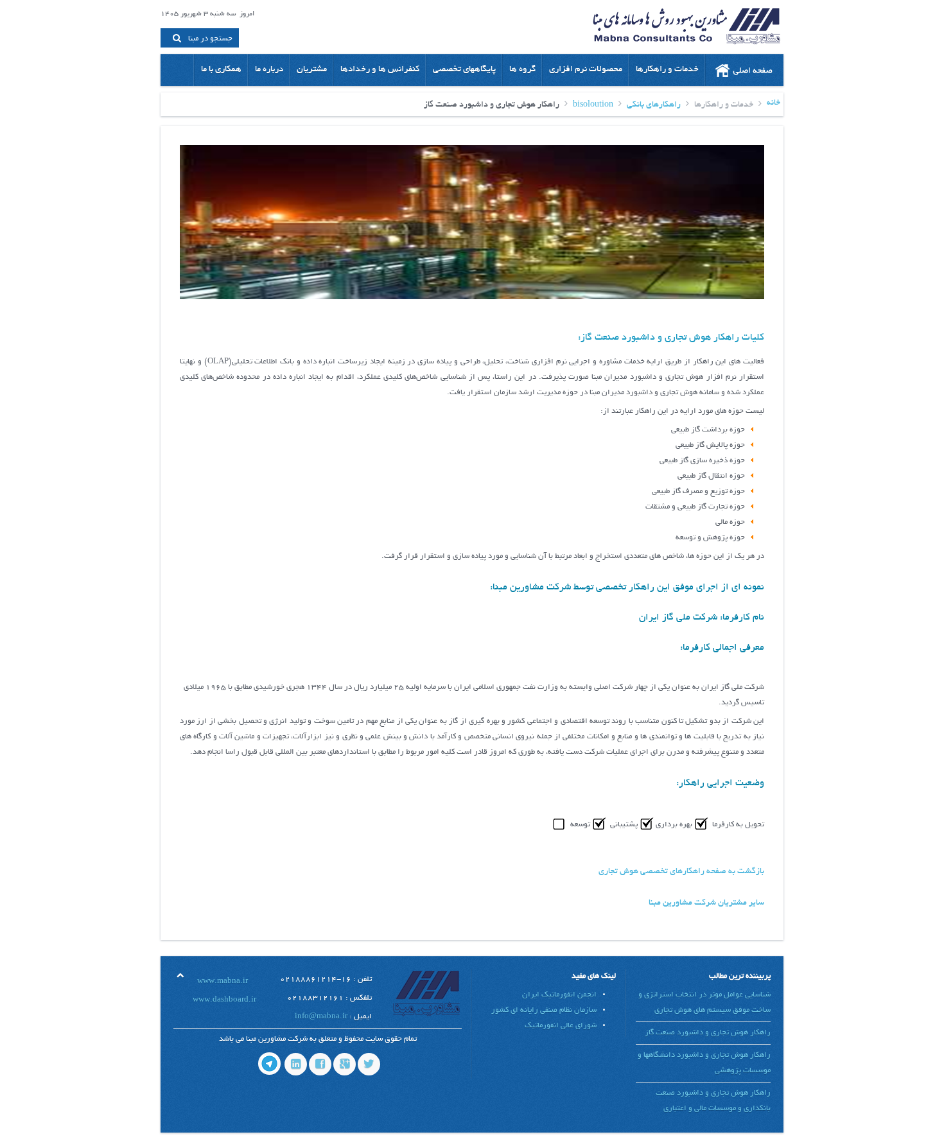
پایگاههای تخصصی (464, 69)
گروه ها (522, 69)
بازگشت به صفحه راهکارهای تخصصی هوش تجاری (681, 871)
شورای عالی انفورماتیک (561, 1026)
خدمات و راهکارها (667, 69)
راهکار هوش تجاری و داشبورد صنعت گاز (708, 1033)
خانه (773, 103)
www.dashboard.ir (224, 1000)
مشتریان (312, 69)
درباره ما (269, 69)
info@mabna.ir (321, 1017)
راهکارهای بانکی (654, 105)
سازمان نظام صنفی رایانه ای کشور (544, 1010)
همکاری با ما (221, 69)
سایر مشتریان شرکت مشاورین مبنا (706, 903)
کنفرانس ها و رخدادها (379, 69)
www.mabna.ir (222, 981)
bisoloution (593, 105)
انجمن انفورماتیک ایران (559, 995)
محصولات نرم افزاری (585, 69)
